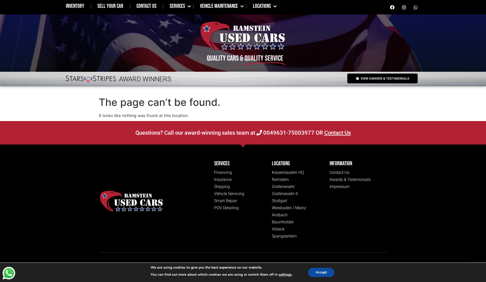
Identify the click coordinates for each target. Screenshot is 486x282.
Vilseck (278, 229)
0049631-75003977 (288, 133)
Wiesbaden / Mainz (289, 207)
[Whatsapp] (415, 7)
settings (285, 274)
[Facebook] (392, 7)
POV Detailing (226, 207)
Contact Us (146, 6)
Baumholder (283, 222)
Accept (321, 272)
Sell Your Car (110, 6)
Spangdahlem (284, 236)
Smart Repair (225, 200)
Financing (223, 172)
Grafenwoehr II (285, 193)
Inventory (75, 6)
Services (177, 6)
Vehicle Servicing (229, 193)
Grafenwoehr (283, 186)
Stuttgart (279, 200)
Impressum (340, 186)
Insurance (223, 179)
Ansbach (280, 215)
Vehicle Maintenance (219, 6)
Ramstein (280, 179)
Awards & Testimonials (350, 179)
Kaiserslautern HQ (288, 172)
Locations (262, 6)
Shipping (222, 186)
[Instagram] (404, 7)
